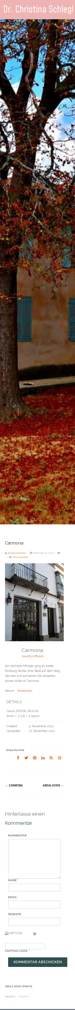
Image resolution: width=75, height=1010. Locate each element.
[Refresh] (34, 934)
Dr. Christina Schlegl (38, 9)
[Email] (59, 758)
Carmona (14, 785)
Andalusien (25, 690)
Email (12, 897)
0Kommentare (20, 557)
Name (12, 880)
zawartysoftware (33, 656)
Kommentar (17, 835)
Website (14, 914)
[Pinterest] (34, 758)
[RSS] (51, 758)
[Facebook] (18, 758)
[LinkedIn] (43, 758)
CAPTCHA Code (16, 951)
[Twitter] (26, 758)
